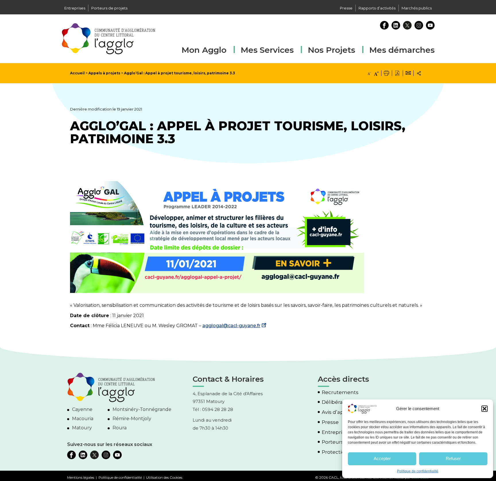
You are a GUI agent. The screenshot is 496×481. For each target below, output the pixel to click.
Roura (120, 427)
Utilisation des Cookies (164, 477)
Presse (346, 8)
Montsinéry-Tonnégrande (142, 409)
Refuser (453, 458)
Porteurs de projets (109, 8)
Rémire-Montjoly (132, 418)
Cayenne (82, 409)
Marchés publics (417, 8)
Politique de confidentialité (417, 471)
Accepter (382, 458)
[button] (484, 409)
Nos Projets (331, 50)
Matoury (82, 427)
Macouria (82, 418)
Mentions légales (80, 477)
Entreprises (74, 8)
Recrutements (340, 392)
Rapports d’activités (377, 8)
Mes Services (267, 50)
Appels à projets (104, 73)
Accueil (77, 73)
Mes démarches (402, 49)
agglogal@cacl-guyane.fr (231, 325)
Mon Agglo (203, 50)
